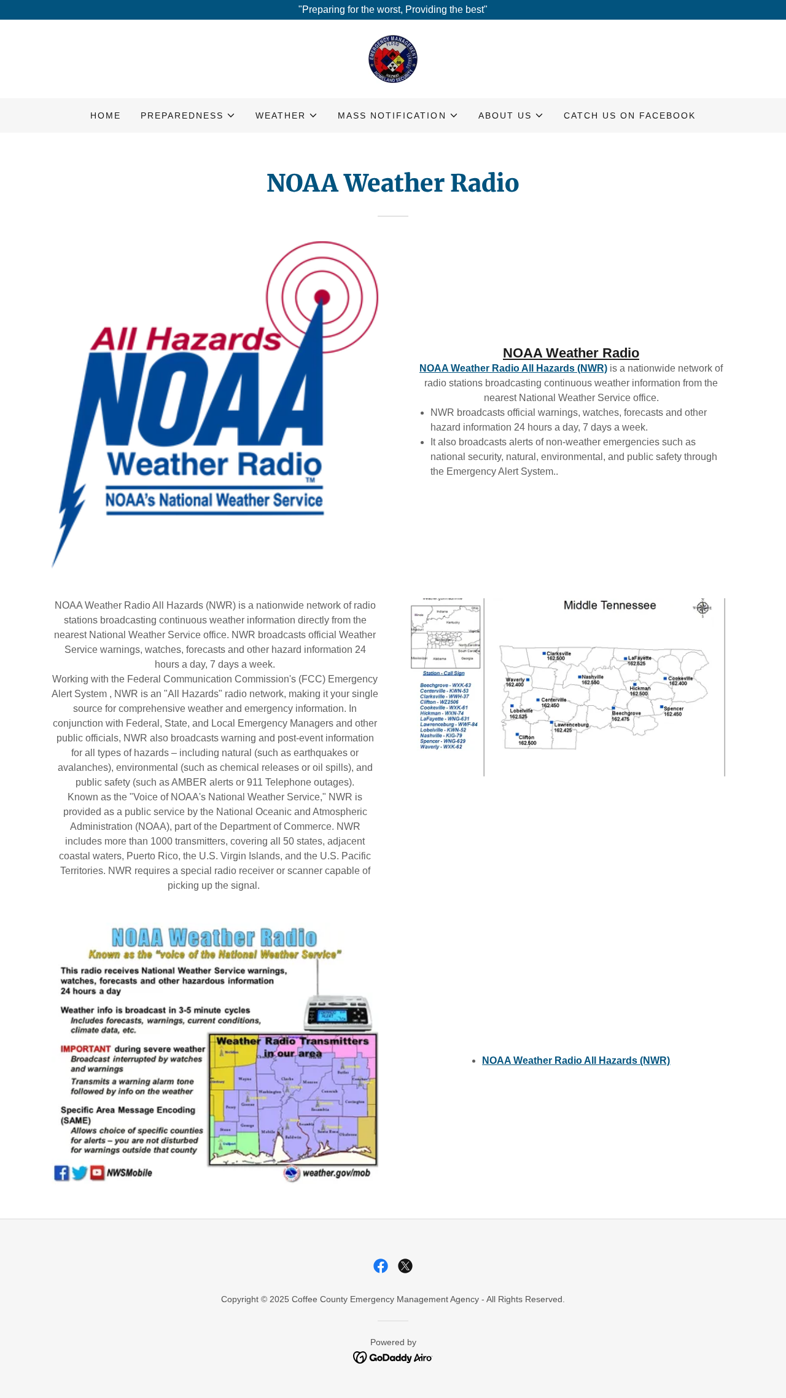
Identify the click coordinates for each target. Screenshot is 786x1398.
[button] (188, 115)
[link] (393, 58)
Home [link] (105, 115)
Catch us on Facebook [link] (630, 115)
